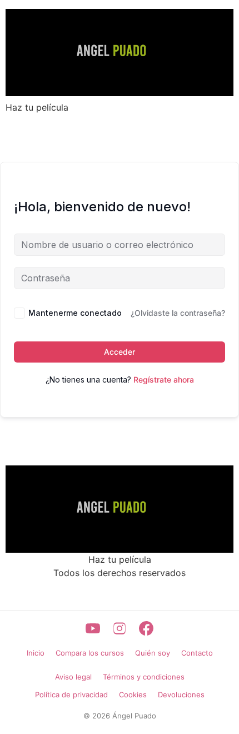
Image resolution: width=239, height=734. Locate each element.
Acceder (119, 351)
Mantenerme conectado (75, 313)
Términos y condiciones (144, 676)
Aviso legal (73, 676)
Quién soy (152, 652)
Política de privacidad (71, 694)
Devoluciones (181, 694)
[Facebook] (146, 628)
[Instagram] (119, 628)
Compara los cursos (90, 652)
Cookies (133, 694)
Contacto (197, 652)
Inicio (35, 652)
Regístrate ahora (163, 379)
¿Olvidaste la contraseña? (178, 313)
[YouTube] (93, 628)
